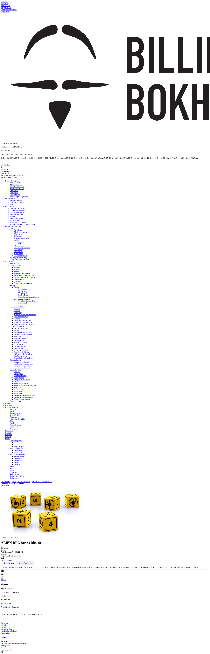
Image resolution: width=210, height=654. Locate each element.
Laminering (18, 313)
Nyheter (8, 433)
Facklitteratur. (10, 206)
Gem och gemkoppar (21, 328)
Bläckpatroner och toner (22, 321)
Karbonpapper (15, 474)
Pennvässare (18, 252)
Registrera (6, 646)
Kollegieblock (19, 458)
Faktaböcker (14, 193)
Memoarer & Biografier (18, 222)
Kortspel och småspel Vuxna (24, 395)
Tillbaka (3, 580)
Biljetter (8, 437)
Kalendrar (13, 285)
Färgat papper (19, 446)
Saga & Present (15, 195)
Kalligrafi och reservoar (22, 248)
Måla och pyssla (15, 370)
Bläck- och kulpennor (21, 232)
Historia (12, 216)
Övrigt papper (14, 478)
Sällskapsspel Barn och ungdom (25, 385)
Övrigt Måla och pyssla (22, 380)
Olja (11, 421)
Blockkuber (18, 460)
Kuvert (12, 468)
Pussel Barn (18, 391)
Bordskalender (23, 289)
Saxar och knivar (20, 346)
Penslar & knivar (15, 425)
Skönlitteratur (5, 482)
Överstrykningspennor (21, 238)
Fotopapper (14, 472)
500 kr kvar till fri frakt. (9, 177)
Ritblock (17, 372)
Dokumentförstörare (21, 317)
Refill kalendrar (23, 295)
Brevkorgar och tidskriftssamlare (25, 277)
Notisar (16, 462)
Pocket (12, 204)
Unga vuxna (14, 191)
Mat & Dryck (14, 220)
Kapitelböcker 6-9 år (17, 187)
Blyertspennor (19, 246)
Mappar (16, 269)
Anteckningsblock (20, 456)
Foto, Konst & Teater (17, 212)
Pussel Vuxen (18, 389)
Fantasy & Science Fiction (21, 482)
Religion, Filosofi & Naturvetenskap (22, 224)
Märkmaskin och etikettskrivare (25, 315)
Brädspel (8, 403)
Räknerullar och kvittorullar (23, 323)
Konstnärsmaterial (20, 376)
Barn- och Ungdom (12, 181)
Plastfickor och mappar (22, 273)
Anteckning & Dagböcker (19, 197)
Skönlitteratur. (10, 199)
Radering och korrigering (18, 258)
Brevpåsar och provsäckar (23, 366)
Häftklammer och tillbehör (23, 334)
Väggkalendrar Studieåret (27, 301)
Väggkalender (23, 293)
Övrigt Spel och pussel (22, 399)
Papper (7, 439)
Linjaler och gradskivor (22, 350)
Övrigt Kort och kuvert (22, 368)
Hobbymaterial (19, 378)
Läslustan (8, 435)
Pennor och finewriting (13, 226)
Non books (9, 261)
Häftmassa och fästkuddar (23, 354)
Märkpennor (18, 254)
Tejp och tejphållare (21, 342)
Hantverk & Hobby (16, 214)
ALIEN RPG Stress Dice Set (42, 482)
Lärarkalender (23, 303)
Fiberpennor (18, 234)
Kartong (12, 466)
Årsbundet (17, 287)
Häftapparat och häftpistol (23, 332)
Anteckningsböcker (16, 448)
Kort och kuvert (15, 360)
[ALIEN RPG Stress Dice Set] (44, 511)
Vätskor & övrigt (15, 427)
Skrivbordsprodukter (17, 326)
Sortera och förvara (16, 265)
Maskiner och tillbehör (17, 307)
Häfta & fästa (14, 263)
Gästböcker (18, 452)
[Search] (2, 167)
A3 (15, 445)
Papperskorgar (19, 279)
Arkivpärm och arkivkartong (24, 275)
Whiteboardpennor (20, 256)
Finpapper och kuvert (21, 362)
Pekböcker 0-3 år (15, 183)
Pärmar (16, 271)
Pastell (12, 423)
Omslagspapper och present (23, 364)
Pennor (12, 228)
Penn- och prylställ (20, 338)
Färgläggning (18, 374)
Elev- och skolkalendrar (22, 299)
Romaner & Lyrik (16, 200)
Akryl (12, 411)
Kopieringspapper (16, 441)
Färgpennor (14, 417)
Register (17, 267)
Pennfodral (18, 336)
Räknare (17, 309)
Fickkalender (22, 291)
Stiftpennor (18, 236)
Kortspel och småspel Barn (23, 397)
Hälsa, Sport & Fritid (17, 218)
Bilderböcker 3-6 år (16, 185)
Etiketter (12, 470)
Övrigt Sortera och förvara (23, 283)
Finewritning (18, 250)
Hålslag (16, 330)
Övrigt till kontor (15, 401)
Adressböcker (19, 450)
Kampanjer (9, 431)
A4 (15, 443)
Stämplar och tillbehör (21, 352)
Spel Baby (17, 387)
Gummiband (18, 348)
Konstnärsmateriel (11, 407)
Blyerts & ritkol (15, 415)
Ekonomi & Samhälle (17, 210)
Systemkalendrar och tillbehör (28, 297)
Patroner (21, 242)
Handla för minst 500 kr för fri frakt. (13, 485)
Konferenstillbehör (20, 356)
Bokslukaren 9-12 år (17, 189)
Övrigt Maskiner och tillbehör (24, 324)
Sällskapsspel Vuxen (21, 384)
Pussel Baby (18, 393)
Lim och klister (19, 344)
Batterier (17, 319)
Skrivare (17, 311)
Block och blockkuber (17, 454)
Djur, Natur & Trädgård (18, 208)
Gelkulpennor (19, 230)
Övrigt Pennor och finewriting (20, 260)
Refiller (16, 240)
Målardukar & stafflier (17, 419)
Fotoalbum (17, 281)
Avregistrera (7, 648)
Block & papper (15, 413)
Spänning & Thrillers (17, 202)
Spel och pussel (15, 382)
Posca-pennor (14, 429)
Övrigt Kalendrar (20, 305)
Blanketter (17, 464)
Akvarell (13, 409)
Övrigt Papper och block (18, 476)
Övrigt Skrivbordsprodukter (23, 358)
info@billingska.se (12, 607)
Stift (19, 244)
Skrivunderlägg (19, 340)
